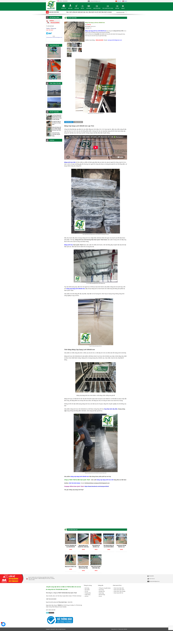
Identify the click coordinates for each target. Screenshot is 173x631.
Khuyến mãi (102, 591)
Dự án (100, 596)
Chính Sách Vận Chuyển (119, 591)
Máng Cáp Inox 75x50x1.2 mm (70, 566)
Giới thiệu (70, 8)
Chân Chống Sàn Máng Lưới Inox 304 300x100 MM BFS (109, 546)
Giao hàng (101, 593)
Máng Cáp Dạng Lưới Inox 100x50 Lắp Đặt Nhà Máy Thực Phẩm (56, 114)
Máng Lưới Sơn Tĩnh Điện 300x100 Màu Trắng (96, 567)
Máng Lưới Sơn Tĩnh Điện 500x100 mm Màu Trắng (83, 567)
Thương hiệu (88, 593)
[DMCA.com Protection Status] (50, 613)
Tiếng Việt (119, 1)
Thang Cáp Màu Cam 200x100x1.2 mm (96, 546)
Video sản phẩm (96, 8)
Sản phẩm (76, 8)
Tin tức (86, 591)
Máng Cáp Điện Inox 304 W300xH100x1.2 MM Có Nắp (83, 546)
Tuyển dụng (87, 594)
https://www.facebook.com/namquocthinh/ (96, 486)
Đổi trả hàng (102, 594)
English (125, 1)
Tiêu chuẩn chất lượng (107, 8)
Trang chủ (63, 8)
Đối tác (82, 8)
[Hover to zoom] (74, 31)
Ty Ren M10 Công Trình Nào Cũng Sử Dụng (56, 119)
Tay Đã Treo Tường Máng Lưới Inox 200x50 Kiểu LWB (70, 546)
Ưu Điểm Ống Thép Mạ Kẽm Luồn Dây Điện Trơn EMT (56, 125)
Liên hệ (122, 8)
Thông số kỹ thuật (78, 122)
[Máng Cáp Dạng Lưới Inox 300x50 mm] (69, 45)
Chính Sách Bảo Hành (119, 589)
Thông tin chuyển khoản (105, 588)
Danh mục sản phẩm (54, 12)
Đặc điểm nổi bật (69, 122)
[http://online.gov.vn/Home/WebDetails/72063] (59, 624)
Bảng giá (117, 8)
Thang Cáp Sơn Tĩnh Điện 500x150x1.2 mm (121, 546)
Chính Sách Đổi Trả (118, 593)
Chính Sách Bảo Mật (119, 588)
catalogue (88, 8)
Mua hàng (101, 589)
